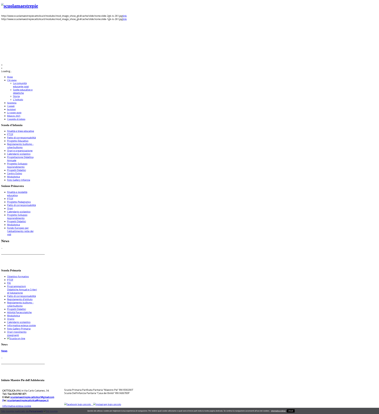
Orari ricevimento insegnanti (17, 333)
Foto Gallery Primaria (18, 328)
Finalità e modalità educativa (17, 193)
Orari (10, 208)
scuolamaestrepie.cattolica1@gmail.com (32, 397)
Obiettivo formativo (18, 276)
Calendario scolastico (18, 154)
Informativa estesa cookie (21, 325)
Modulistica (13, 176)
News (4, 351)
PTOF (10, 134)
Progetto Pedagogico (19, 202)
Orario (10, 319)
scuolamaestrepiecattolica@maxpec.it (28, 400)
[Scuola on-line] (16, 338)
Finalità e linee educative (20, 131)
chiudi (290, 411)
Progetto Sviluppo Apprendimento (17, 165)
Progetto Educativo (17, 140)
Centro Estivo (14, 173)
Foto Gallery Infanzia (18, 180)
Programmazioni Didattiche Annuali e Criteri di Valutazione (22, 289)
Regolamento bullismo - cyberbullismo (20, 145)
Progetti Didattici (16, 170)
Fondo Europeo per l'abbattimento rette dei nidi (20, 231)
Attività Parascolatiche (19, 312)
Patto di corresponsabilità (21, 137)
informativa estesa (278, 411)
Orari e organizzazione (20, 150)
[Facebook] (78, 404)
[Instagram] (107, 404)
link (125, 15)
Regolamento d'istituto (20, 299)
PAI (9, 283)
